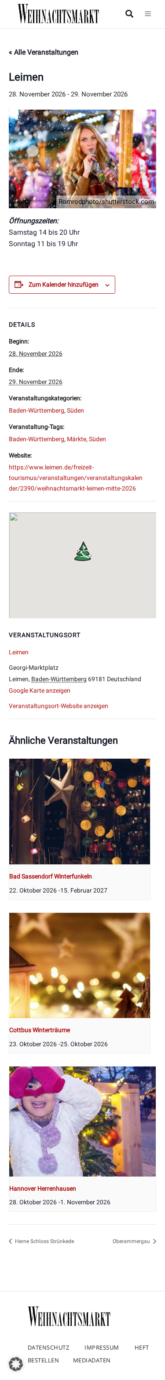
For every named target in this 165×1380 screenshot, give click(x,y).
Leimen (19, 652)
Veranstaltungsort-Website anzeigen (58, 705)
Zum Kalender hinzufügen (64, 284)
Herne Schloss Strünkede (44, 1241)
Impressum (101, 1347)
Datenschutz (49, 1347)
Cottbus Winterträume (39, 1029)
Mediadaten (92, 1360)
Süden (75, 410)
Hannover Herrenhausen (42, 1188)
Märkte (76, 439)
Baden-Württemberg (36, 410)
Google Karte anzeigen (39, 690)
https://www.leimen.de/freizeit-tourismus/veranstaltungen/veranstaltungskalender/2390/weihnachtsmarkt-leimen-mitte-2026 (76, 478)
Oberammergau (132, 1241)
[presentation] (79, 811)
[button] (16, 1364)
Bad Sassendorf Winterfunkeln (50, 876)
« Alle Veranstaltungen (43, 52)
